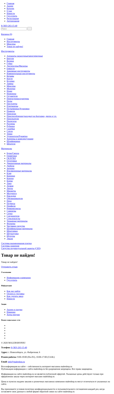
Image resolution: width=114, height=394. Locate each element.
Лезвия (10, 186)
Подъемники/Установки (18, 108)
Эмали (10, 238)
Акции (10, 6)
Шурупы (11, 236)
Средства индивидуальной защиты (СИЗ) (21, 248)
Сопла (10, 131)
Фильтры (11, 223)
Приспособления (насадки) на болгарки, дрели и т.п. (32, 116)
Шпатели (11, 144)
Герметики (12, 156)
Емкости (11, 68)
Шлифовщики (13, 141)
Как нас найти (13, 291)
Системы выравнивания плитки (16, 243)
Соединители (13, 216)
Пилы (9, 101)
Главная (10, 3)
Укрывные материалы (17, 221)
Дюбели (10, 166)
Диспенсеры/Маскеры (17, 66)
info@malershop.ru (16, 362)
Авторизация (13, 21)
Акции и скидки (14, 309)
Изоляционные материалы (19, 171)
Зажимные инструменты (18, 71)
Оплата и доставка (15, 294)
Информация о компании (19, 277)
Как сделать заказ (15, 296)
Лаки (9, 183)
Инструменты (13, 41)
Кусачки (10, 81)
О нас (9, 11)
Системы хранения (10, 246)
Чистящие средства (16, 226)
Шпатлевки (12, 231)
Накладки (11, 196)
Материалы (6, 148)
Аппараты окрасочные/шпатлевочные (25, 56)
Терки (9, 134)
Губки (9, 63)
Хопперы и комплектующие (20, 139)
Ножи (9, 91)
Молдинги (12, 193)
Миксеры (11, 44)
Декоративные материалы (19, 163)
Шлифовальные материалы (20, 228)
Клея (9, 173)
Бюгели (10, 58)
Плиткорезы (12, 106)
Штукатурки (13, 233)
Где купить (12, 16)
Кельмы (10, 76)
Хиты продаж (13, 314)
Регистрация (13, 18)
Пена (9, 201)
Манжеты (11, 191)
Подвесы (11, 203)
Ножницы (11, 93)
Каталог (10, 8)
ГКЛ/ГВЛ (11, 158)
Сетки (10, 213)
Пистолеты (12, 103)
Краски (10, 178)
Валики (10, 61)
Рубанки (11, 126)
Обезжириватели (15, 198)
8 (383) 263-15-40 (9, 26)
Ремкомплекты (14, 208)
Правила (11, 111)
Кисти (10, 78)
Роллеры (11, 124)
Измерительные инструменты (21, 73)
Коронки (11, 176)
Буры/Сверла (13, 153)
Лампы (10, 83)
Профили (11, 206)
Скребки (11, 129)
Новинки (11, 312)
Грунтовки (12, 161)
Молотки (11, 88)
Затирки (10, 168)
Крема (10, 181)
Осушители (12, 96)
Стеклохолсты (13, 218)
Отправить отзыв (9, 267)
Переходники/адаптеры (18, 98)
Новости (11, 13)
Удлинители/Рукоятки (17, 136)
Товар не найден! (15, 46)
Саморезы (11, 211)
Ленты (10, 188)
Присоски (11, 114)
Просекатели (13, 119)
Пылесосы (12, 121)
